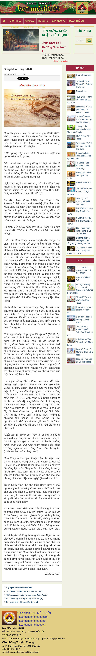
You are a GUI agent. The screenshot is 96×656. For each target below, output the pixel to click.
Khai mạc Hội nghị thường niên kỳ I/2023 (79, 310)
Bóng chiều (81, 91)
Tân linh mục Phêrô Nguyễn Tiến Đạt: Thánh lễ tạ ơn (80, 331)
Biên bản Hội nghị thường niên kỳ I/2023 (84, 319)
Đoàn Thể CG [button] (76, 20)
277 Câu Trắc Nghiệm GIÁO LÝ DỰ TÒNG (83, 270)
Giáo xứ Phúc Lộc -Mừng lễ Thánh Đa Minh (84, 352)
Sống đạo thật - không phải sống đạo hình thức (79, 156)
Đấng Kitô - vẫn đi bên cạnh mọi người (79, 175)
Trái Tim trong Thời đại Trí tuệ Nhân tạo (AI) (24, 598)
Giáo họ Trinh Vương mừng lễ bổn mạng (83, 201)
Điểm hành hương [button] (34, 27)
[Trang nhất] (4, 21)
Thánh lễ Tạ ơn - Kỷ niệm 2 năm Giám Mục (83, 165)
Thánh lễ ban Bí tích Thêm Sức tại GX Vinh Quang (84, 119)
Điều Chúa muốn (83, 75)
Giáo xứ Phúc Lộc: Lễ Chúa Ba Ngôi (84, 360)
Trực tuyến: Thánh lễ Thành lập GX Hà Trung (84, 146)
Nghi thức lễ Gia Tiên (83, 279)
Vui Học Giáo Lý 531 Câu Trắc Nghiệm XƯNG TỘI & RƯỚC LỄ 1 (80, 288)
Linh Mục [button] (15, 27)
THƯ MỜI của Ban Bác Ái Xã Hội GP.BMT (79, 191)
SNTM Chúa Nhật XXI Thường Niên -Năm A (80, 221)
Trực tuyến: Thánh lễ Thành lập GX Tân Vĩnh (79, 99)
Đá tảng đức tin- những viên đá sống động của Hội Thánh (78, 240)
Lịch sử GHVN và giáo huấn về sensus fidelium (84, 109)
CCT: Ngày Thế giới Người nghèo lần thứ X (24, 591)
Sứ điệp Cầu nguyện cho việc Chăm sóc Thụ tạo (79, 129)
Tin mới (80, 67)
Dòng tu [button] (43, 20)
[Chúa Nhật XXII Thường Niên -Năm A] (21, 39)
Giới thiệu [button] (15, 20)
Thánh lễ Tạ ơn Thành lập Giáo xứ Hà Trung (84, 84)
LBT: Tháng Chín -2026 (83, 137)
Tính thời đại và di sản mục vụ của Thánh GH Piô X (79, 250)
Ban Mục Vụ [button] (58, 20)
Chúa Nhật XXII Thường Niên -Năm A (54, 47)
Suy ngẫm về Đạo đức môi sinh (19, 587)
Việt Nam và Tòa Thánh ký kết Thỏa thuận (80, 342)
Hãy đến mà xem (83, 182)
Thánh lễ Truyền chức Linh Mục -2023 (83, 300)
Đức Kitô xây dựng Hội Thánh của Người (80, 211)
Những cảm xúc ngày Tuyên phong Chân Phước (26, 595)
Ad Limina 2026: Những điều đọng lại (22, 602)
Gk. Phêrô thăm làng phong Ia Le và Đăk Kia (83, 231)
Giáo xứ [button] (29, 20)
